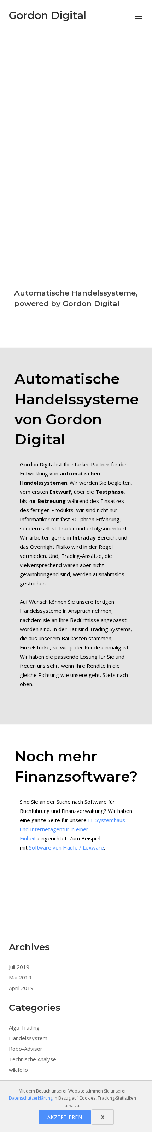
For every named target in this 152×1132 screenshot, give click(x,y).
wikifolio (18, 1069)
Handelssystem (28, 1037)
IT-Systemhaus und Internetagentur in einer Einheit (72, 829)
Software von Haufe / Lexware (66, 847)
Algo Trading (24, 1027)
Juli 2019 (19, 966)
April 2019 (21, 987)
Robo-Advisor (25, 1048)
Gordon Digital (47, 15)
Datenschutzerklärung (31, 1098)
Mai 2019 (20, 977)
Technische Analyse (32, 1059)
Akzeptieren (64, 1117)
